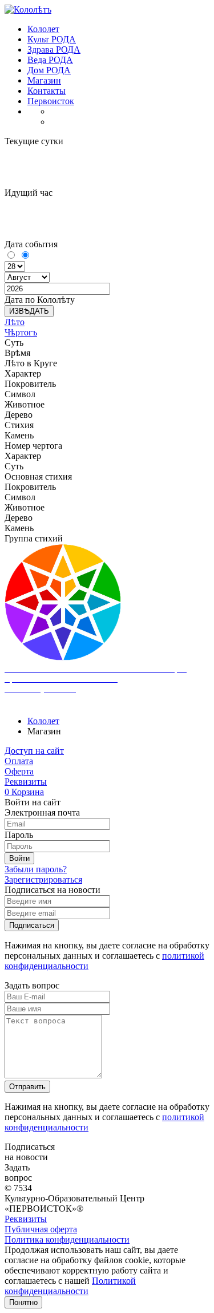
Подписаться (31, 925)
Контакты (46, 91)
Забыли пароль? (36, 869)
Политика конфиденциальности (67, 1239)
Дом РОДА (49, 70)
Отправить (27, 1086)
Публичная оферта (41, 1229)
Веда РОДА (50, 60)
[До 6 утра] (12, 255)
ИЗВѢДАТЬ (29, 311)
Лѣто (15, 322)
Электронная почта (42, 812)
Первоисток (50, 101)
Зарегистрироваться (43, 879)
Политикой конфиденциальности (70, 1286)
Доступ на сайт (34, 751)
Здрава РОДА (53, 49)
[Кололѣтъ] (28, 9)
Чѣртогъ (21, 332)
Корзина (24, 792)
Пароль (19, 835)
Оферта (19, 771)
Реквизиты (26, 781)
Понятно (23, 1302)
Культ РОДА (51, 39)
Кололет (43, 29)
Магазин (44, 80)
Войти (19, 858)
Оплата (19, 761)
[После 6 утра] (25, 255)
